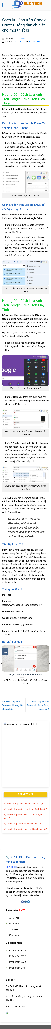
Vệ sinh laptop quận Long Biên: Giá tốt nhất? (25, 809)
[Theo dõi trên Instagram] (25, 901)
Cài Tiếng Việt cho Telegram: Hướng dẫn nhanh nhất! (12, 705)
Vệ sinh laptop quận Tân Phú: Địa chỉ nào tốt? (25, 829)
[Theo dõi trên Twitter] (28, 901)
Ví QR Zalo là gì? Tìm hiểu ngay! (25, 674)
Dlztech (18, 42)
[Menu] (4, 5)
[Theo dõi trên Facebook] (22, 901)
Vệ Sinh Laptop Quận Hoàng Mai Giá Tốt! (23, 803)
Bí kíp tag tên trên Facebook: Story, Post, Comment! (38, 705)
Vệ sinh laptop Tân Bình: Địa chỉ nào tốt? (23, 823)
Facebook (34, 42)
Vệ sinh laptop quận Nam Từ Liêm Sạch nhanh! (23, 816)
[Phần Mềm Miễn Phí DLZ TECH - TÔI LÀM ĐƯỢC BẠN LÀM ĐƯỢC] (28, 5)
